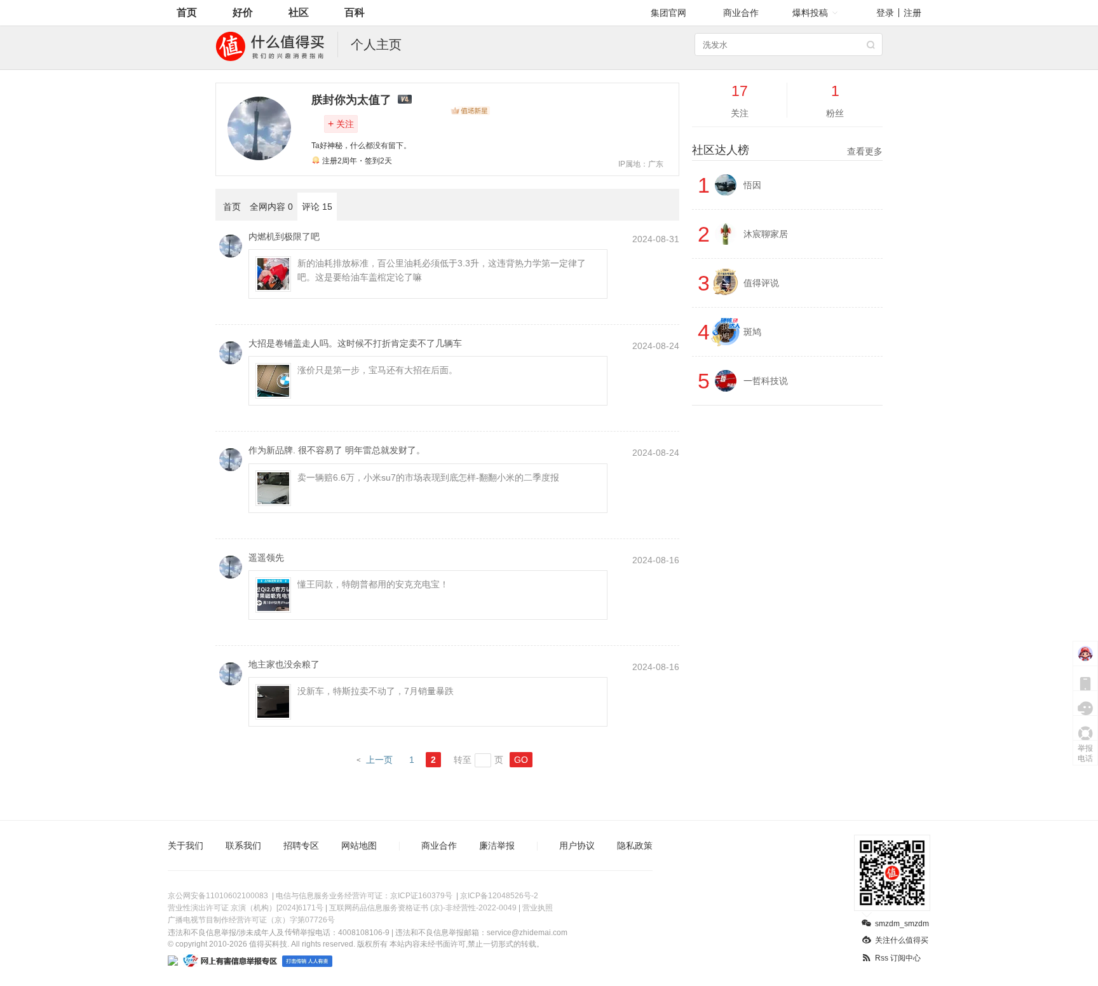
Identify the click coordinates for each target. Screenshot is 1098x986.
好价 (243, 12)
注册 (912, 13)
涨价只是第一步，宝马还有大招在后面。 (377, 370)
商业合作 (741, 13)
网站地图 (359, 845)
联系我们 (243, 845)
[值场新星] (470, 110)
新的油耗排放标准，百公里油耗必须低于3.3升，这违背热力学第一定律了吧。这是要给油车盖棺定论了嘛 (441, 270)
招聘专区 (301, 845)
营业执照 (537, 907)
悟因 (752, 185)
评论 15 (317, 207)
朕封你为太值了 (351, 99)
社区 (298, 12)
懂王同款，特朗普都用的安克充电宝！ (373, 584)
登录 (885, 13)
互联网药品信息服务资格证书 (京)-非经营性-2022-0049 (423, 907)
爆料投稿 (810, 13)
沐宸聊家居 (765, 234)
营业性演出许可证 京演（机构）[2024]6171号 (245, 907)
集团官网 (668, 13)
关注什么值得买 (901, 940)
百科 (354, 12)
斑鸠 (752, 332)
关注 (341, 123)
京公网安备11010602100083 (218, 895)
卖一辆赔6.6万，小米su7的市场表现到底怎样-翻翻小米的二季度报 (428, 477)
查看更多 (865, 151)
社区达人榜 (787, 150)
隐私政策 (635, 845)
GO (521, 760)
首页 (187, 12)
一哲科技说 (765, 381)
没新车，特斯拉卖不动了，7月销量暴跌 (375, 691)
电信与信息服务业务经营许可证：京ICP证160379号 (364, 895)
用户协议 (577, 845)
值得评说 (761, 283)
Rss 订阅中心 (898, 958)
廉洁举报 (497, 845)
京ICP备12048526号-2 (499, 895)
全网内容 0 (271, 207)
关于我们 (185, 845)
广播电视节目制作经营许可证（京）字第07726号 (251, 919)
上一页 (379, 760)
